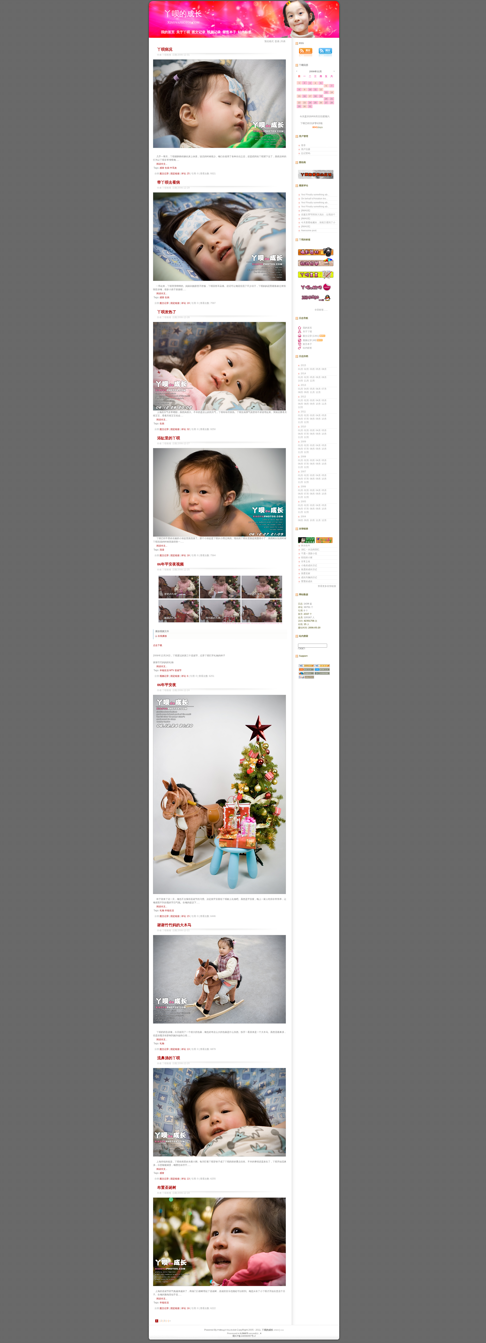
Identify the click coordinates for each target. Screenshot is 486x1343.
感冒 (162, 168)
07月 (324, 389)
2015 (303, 365)
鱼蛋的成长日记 (309, 569)
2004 (303, 516)
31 (310, 106)
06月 (318, 377)
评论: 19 (185, 303)
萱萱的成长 (306, 581)
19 (321, 96)
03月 (312, 369)
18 (315, 96)
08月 (324, 369)
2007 (303, 471)
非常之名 (305, 561)
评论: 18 (185, 555)
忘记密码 (305, 153)
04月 (306, 389)
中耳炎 (173, 168)
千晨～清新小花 (309, 553)
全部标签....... (321, 309)
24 (310, 102)
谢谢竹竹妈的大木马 (174, 925)
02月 (306, 369)
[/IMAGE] (305, 210)
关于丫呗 (183, 32)
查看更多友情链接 (327, 586)
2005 (303, 501)
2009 (303, 441)
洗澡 (162, 549)
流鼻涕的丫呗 (168, 1058)
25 (315, 102)
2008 (303, 456)
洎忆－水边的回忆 (310, 549)
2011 (303, 411)
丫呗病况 (164, 49)
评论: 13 (185, 1049)
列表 (283, 41)
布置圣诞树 (166, 1187)
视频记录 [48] (309, 340)
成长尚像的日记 (309, 577)
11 (315, 89)
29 (299, 106)
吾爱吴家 (305, 573)
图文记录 (198, 32)
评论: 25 (185, 173)
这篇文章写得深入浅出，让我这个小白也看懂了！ (318, 215)
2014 (303, 373)
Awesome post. (309, 230)
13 (326, 92)
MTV (171, 670)
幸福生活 (164, 670)
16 (304, 96)
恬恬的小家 (306, 557)
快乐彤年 (305, 545)
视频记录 (214, 32)
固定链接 (175, 173)
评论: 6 (184, 676)
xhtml (276, 1330)
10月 (300, 380)
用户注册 (305, 149)
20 (326, 99)
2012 (303, 396)
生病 (167, 168)
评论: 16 (185, 1308)
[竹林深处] (306, 542)
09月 (306, 392)
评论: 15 (185, 916)
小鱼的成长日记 (309, 565)
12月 (312, 380)
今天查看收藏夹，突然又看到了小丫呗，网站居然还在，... (318, 223)
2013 (303, 385)
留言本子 (229, 32)
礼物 (162, 910)
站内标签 (245, 32)
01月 (300, 369)
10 (310, 89)
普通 (277, 41)
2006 (303, 486)
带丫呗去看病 (168, 182)
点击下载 (157, 645)
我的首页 (168, 32)
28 (332, 102)
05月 (318, 369)
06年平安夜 (166, 685)
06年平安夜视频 (170, 564)
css (282, 1330)
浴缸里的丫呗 (168, 438)
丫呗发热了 (166, 312)
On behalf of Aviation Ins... (314, 198)
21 (332, 99)
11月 (306, 380)
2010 (303, 426)
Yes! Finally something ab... (315, 194)
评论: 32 (185, 429)
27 (326, 102)
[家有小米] (324, 542)
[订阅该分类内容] (323, 336)
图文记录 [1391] (311, 336)
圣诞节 (178, 670)
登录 (303, 145)
